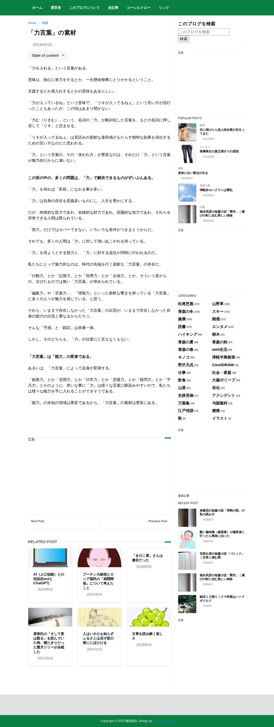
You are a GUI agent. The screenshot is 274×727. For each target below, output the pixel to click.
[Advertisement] (99, 475)
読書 (202, 207)
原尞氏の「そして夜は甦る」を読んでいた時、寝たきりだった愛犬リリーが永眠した (48, 643)
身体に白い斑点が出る (193, 173)
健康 (202, 125)
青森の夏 (205, 185)
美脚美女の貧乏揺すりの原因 (219, 151)
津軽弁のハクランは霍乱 (216, 190)
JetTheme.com (163, 721)
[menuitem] (37, 7)
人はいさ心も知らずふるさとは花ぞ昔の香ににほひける (98, 638)
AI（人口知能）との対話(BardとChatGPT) (48, 579)
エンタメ (205, 146)
